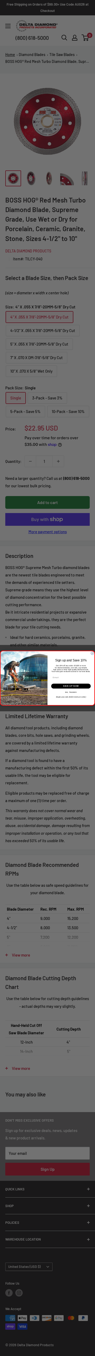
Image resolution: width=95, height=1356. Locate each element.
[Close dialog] (92, 653)
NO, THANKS (71, 692)
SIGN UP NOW (71, 686)
